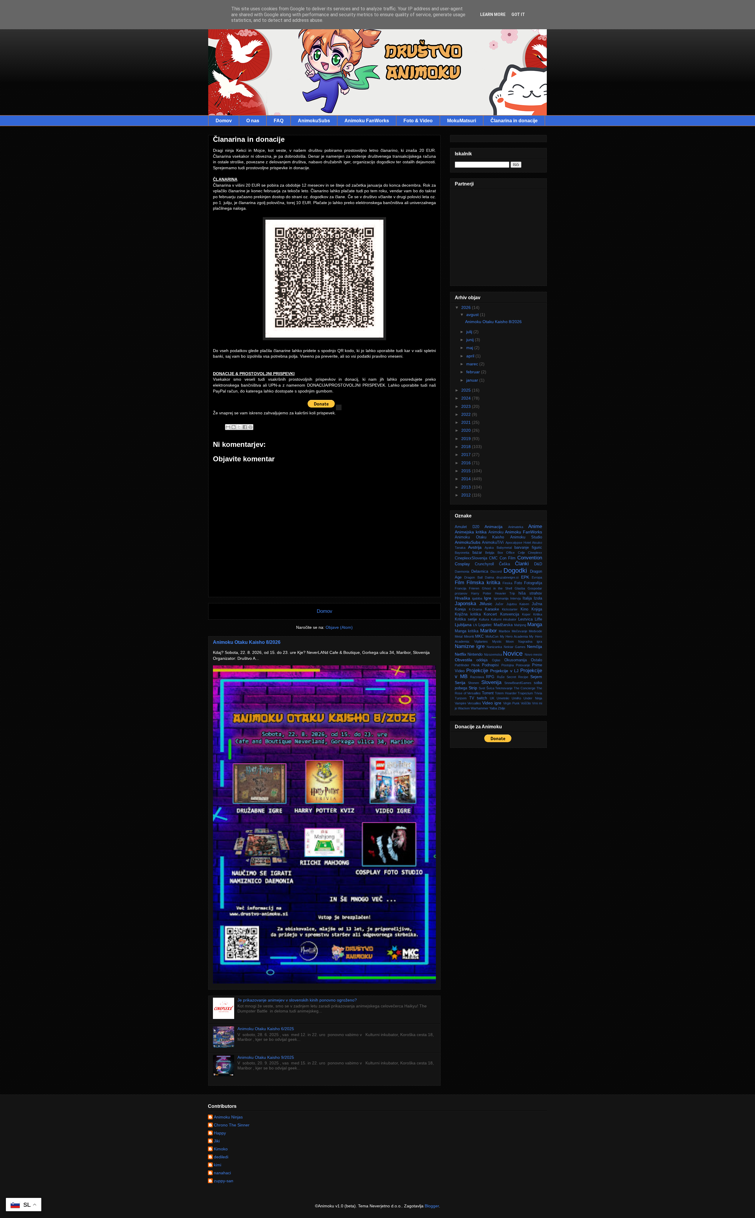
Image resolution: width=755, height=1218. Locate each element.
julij (469, 331)
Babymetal (504, 547)
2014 (466, 478)
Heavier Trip (505, 593)
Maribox (504, 631)
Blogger (432, 1206)
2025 (466, 390)
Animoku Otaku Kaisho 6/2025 (265, 1028)
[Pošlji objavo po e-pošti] (228, 427)
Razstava (477, 677)
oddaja (482, 660)
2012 (466, 495)
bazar (477, 553)
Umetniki (503, 698)
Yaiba (493, 708)
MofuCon (491, 636)
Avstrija (475, 547)
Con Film (508, 558)
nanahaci (222, 1172)
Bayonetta (462, 552)
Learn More (492, 14)
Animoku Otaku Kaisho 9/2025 (265, 1057)
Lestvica (525, 619)
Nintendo (474, 654)
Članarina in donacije (514, 120)
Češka (504, 564)
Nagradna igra (530, 641)
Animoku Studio (526, 537)
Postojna (507, 665)
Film (459, 582)
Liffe (538, 619)
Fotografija (533, 583)
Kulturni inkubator (503, 619)
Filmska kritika (483, 582)
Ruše (501, 677)
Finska (507, 583)
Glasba (520, 588)
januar (472, 380)
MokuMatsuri (461, 120)
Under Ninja (532, 698)
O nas (252, 120)
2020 (466, 430)
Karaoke (492, 609)
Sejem (536, 676)
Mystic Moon (503, 641)
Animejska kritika (471, 532)
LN (475, 625)
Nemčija (534, 646)
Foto (518, 583)
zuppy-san (223, 1180)
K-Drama (475, 609)
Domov (224, 120)
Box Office (506, 552)
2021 (466, 422)
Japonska (465, 603)
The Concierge (524, 688)
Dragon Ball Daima (479, 577)
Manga (534, 624)
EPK (525, 577)
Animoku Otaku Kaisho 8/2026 (246, 642)
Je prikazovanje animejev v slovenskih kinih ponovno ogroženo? (297, 1000)
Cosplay (462, 563)
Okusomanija (515, 660)
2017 (466, 454)
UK (492, 698)
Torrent (488, 693)
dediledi (221, 1157)
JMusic (485, 603)
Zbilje (501, 708)
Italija (527, 598)
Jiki (217, 1141)
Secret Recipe (517, 677)
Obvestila (463, 659)
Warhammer (479, 708)
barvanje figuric (528, 548)
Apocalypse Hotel (518, 542)
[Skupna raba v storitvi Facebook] (245, 427)
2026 (466, 307)
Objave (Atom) (339, 627)
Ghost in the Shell (497, 588)
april (470, 356)
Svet (482, 688)
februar (473, 371)
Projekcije (477, 670)
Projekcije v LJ (504, 670)
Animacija (494, 526)
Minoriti (469, 636)
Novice (513, 653)
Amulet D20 (467, 527)
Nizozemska (493, 654)
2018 (466, 446)
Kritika (537, 614)
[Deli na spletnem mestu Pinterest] (250, 427)
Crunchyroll (484, 564)
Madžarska (503, 625)
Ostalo (536, 660)
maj (470, 347)
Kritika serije (466, 619)
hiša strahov (530, 593)
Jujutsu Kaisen (517, 604)
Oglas (496, 660)
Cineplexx (535, 552)
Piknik (475, 665)
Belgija (489, 552)
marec (472, 364)
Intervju (515, 598)
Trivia (538, 693)
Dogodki (515, 570)
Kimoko (221, 1149)
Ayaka (489, 547)
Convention (529, 558)
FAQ (278, 120)
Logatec (485, 625)
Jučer (499, 604)
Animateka (515, 527)
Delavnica (479, 571)
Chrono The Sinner (232, 1125)
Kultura (484, 619)
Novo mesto (533, 654)
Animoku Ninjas (228, 1117)
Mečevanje (519, 631)
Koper (526, 614)
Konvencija (509, 614)
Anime (535, 526)
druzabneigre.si (507, 577)
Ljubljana (463, 624)
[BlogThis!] (234, 427)
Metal (458, 636)
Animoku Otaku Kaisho (479, 537)
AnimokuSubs (314, 120)
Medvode (535, 631)
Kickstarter (510, 609)
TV (471, 698)
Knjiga (536, 609)
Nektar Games (515, 647)
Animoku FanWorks (366, 120)
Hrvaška (462, 598)
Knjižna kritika (468, 614)
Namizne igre (470, 646)
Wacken (464, 708)
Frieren (474, 588)
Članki (522, 563)
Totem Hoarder (506, 693)
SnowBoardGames (517, 683)
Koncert (490, 614)
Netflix (460, 654)
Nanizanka (494, 647)
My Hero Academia (514, 636)
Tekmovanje (504, 688)
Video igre (491, 703)
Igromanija (501, 598)
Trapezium (525, 693)
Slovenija (491, 682)
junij (470, 339)
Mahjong (520, 625)
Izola (538, 598)
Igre (487, 598)
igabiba (477, 598)
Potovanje (523, 665)
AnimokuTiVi (493, 542)
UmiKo (516, 698)
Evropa (537, 577)
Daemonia (462, 571)
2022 (466, 414)
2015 (466, 470)
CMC (493, 558)
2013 (466, 487)
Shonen (473, 683)
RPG (490, 677)
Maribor (488, 631)
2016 (466, 462)
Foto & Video (418, 120)
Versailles (474, 703)
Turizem (461, 698)
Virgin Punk (511, 703)
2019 (466, 438)
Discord (496, 571)
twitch (482, 698)
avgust (473, 314)
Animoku (495, 532)
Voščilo (526, 703)
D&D (538, 564)
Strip (473, 687)
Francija (460, 588)
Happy (220, 1133)
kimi (217, 1164)
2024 (466, 398)
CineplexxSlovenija (471, 558)
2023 (466, 406)
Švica (490, 688)
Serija (460, 682)
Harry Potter (481, 593)
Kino (524, 609)
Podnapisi (490, 665)
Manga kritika (466, 631)
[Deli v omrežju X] (239, 427)
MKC (479, 636)
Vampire (460, 703)
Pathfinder (462, 665)
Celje (521, 552)
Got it (518, 14)
